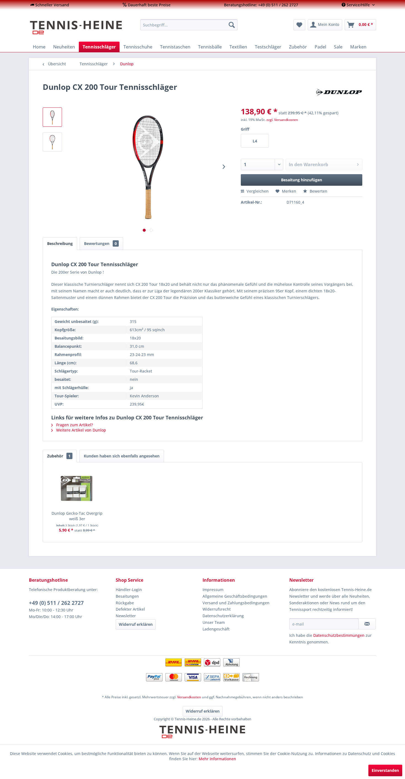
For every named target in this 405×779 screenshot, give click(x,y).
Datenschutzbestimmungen (338, 635)
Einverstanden (385, 770)
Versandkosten (189, 697)
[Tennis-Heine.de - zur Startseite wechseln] (81, 27)
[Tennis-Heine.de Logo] (202, 736)
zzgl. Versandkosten (282, 119)
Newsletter (126, 615)
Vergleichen (257, 191)
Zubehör (59, 456)
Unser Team (213, 622)
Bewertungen (100, 243)
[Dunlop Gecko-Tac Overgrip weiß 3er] (77, 488)
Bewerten (318, 191)
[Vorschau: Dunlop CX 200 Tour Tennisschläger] (52, 142)
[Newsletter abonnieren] (367, 623)
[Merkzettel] (299, 24)
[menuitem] (50, 4)
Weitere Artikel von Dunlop (80, 430)
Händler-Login (129, 589)
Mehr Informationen (217, 758)
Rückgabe (125, 602)
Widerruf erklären (136, 624)
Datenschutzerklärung (223, 615)
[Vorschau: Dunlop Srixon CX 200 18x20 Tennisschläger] (52, 117)
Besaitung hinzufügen (301, 179)
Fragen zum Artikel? (74, 424)
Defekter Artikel (130, 609)
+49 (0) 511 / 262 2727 (56, 603)
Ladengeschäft (215, 629)
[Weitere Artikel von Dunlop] (339, 92)
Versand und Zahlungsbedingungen (235, 602)
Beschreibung (60, 243)
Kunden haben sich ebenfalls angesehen (122, 456)
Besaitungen (127, 596)
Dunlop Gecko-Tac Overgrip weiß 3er (77, 516)
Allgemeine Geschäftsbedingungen (234, 596)
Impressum (212, 589)
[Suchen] (231, 24)
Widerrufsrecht (216, 609)
